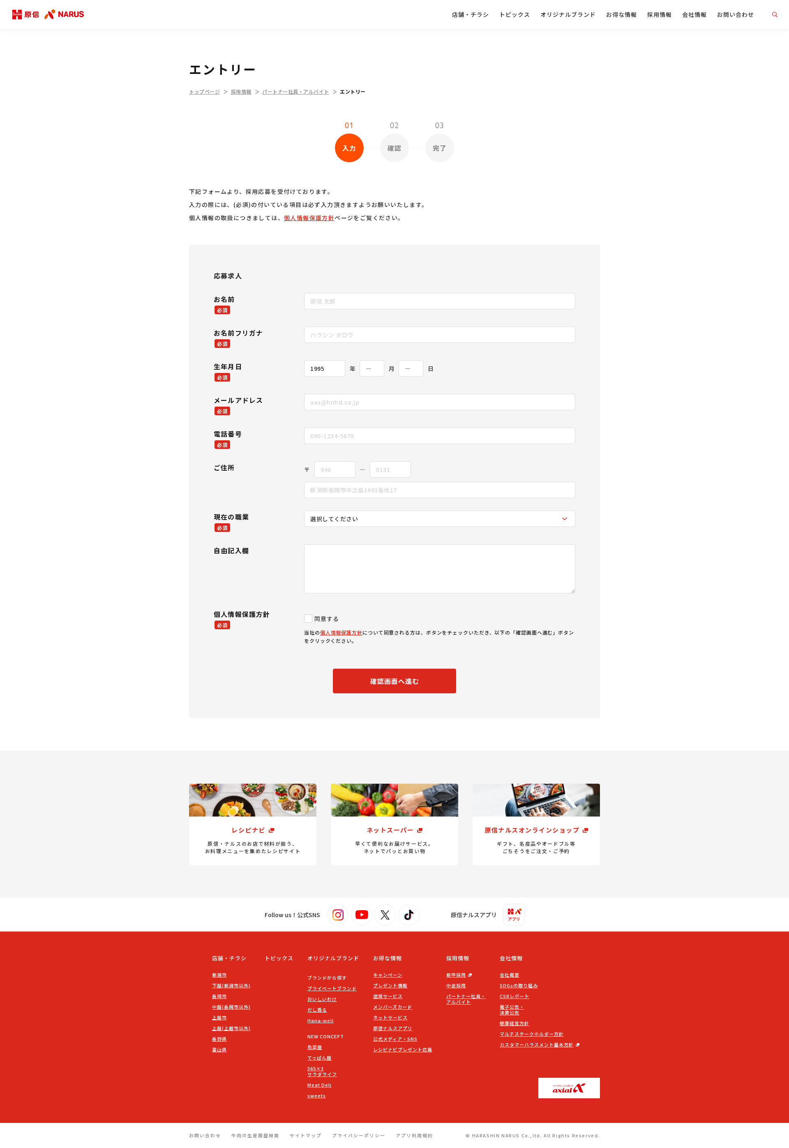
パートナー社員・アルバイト (295, 91)
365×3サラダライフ (322, 1071)
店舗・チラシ (470, 14)
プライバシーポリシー (358, 1135)
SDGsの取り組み (519, 985)
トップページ (204, 91)
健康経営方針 (514, 1023)
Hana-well (320, 1020)
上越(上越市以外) (231, 1028)
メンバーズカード (392, 1006)
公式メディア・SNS (395, 1038)
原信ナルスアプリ (393, 1028)
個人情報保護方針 (309, 218)
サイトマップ (306, 1135)
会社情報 (694, 14)
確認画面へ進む (394, 681)
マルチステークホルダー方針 (532, 1034)
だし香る (317, 1009)
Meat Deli (319, 1084)
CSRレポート (514, 996)
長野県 (219, 1038)
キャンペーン (387, 974)
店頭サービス (388, 996)
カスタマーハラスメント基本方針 (537, 1044)
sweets (316, 1095)
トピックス (514, 14)
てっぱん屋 (319, 1057)
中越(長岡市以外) (231, 1006)
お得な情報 (621, 14)
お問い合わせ (735, 14)
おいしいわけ (322, 999)
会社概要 (509, 974)
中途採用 (456, 985)
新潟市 (219, 974)
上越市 (219, 1017)
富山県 (219, 1049)
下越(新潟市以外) (231, 985)
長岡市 (219, 996)
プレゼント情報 (390, 985)
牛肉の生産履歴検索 (255, 1135)
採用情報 (659, 14)
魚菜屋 (314, 1047)
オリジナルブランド (568, 14)
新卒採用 (456, 974)
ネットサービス (390, 1017)
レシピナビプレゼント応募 (402, 1049)
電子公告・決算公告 (512, 1009)
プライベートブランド (332, 988)
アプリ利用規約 (414, 1135)
